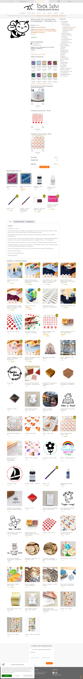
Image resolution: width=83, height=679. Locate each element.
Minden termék (31, 13)
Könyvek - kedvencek (66, 68)
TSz (34, 34)
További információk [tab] (19, 221)
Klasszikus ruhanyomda (29, 15)
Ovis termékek (10, 15)
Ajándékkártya (64, 73)
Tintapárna (63, 53)
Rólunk (39, 13)
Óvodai (41, 30)
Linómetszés (63, 63)
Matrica (62, 54)
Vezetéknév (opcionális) (34, 657)
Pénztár (56, 13)
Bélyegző (54, 30)
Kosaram (49, 13)
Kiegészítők (63, 67)
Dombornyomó (64, 51)
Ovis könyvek (65, 41)
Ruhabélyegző (34, 32)
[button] (28, 20)
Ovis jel (45, 30)
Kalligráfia (63, 65)
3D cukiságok (63, 44)
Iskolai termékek (64, 45)
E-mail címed (32, 652)
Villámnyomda (66, 26)
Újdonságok (22, 13)
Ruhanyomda (37, 30)
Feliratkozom (49, 663)
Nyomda (36, 29)
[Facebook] (53, 672)
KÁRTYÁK (62, 48)
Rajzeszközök (64, 62)
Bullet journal (64, 59)
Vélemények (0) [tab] (30, 221)
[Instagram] (12, 1)
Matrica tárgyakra (66, 35)
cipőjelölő (64, 23)
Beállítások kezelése (28, 675)
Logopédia (63, 47)
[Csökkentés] (32, 104)
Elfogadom (7, 675)
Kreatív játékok (64, 70)
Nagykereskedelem (65, 74)
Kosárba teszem (44, 167)
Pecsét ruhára (18, 15)
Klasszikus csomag (67, 29)
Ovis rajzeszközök (66, 39)
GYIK (44, 13)
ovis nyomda (46, 29)
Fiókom (62, 13)
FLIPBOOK (62, 56)
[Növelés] (43, 104)
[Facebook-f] (10, 1)
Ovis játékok (64, 38)
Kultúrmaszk (64, 76)
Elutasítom (17, 675)
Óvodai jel (42, 32)
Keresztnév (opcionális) (46, 657)
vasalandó (40, 29)
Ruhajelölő (49, 30)
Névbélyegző (52, 29)
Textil (38, 32)
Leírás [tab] (10, 221)
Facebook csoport (23, 1)
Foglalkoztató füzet (66, 71)
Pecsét (32, 30)
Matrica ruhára (65, 33)
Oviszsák (63, 36)
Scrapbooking (64, 57)
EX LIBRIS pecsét (64, 50)
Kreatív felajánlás (66, 42)
